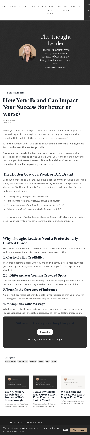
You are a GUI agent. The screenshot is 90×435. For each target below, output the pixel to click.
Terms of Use (34, 422)
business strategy (10, 361)
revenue (41, 361)
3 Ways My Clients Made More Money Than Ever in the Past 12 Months (45, 396)
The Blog (66, 8)
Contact (75, 7)
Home (5, 7)
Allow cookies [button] (78, 430)
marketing (33, 361)
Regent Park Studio (49, 10)
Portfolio (37, 7)
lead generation (23, 361)
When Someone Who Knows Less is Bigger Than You (73, 394)
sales (47, 361)
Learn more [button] (19, 431)
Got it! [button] (65, 430)
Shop (58, 7)
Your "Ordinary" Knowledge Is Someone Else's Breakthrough (15, 396)
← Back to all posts (14, 93)
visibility (53, 361)
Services (24, 7)
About (13, 7)
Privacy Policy (16, 422)
